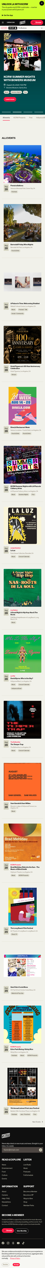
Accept (16, 1265)
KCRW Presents (19, 118)
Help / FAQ (6, 1198)
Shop (25, 1202)
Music (6, 92)
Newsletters (6, 1202)
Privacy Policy (15, 1258)
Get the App (8, 15)
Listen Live (11, 22)
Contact (5, 1205)
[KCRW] (6, 1138)
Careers (5, 1195)
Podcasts (26, 1172)
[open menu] (3, 22)
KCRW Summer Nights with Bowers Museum (20, 78)
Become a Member (30, 1191)
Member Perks (28, 1205)
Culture (4, 1175)
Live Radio (27, 1165)
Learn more (10, 99)
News (4, 1165)
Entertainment (7, 1168)
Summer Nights (16, 92)
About (4, 1191)
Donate (38, 22)
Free (25, 92)
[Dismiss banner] (41, 3)
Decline (5, 1265)
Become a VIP (28, 1195)
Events (4, 1179)
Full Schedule (28, 1175)
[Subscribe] (40, 1150)
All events (6, 118)
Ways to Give (28, 1198)
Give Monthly (22, 1231)
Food (4, 1172)
